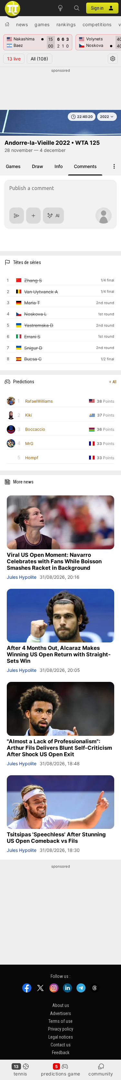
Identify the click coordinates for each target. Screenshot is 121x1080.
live (14, 58)
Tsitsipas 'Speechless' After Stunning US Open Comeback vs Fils (56, 837)
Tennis (20, 1073)
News (22, 24)
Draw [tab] (37, 166)
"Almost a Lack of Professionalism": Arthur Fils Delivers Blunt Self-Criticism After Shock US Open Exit (59, 747)
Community (100, 1073)
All (39, 58)
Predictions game (60, 1073)
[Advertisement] (60, 89)
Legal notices (60, 1037)
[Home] (7, 24)
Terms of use (60, 1021)
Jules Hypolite (21, 577)
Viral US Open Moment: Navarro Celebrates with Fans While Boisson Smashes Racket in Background (54, 561)
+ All (112, 381)
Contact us (61, 1044)
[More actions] (114, 166)
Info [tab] (59, 166)
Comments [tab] (85, 166)
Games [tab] (13, 166)
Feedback (60, 1052)
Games (42, 24)
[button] (76, 8)
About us (60, 1005)
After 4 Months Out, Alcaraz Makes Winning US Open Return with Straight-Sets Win (59, 654)
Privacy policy (60, 1029)
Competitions (97, 24)
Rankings (66, 24)
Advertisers (60, 1013)
